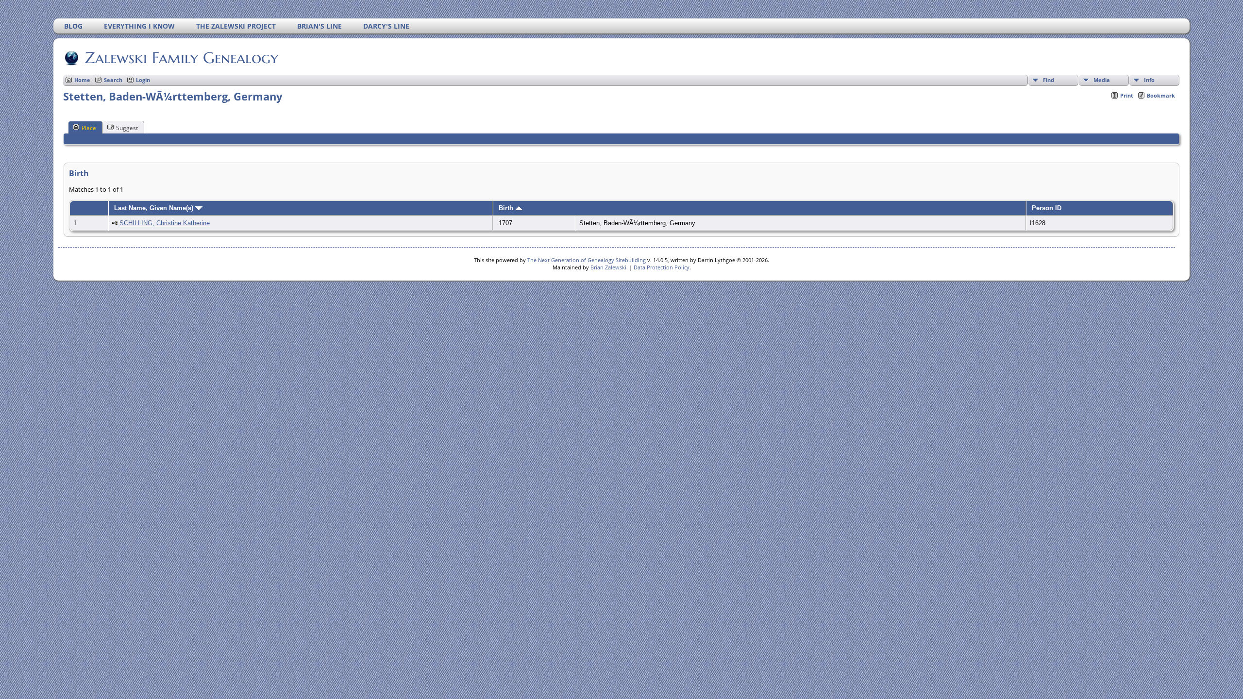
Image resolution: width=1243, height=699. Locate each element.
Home (82, 79)
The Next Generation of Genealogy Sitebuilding (586, 260)
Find (1048, 79)
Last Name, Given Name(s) (154, 208)
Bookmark (1161, 95)
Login (143, 79)
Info (1149, 79)
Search (113, 79)
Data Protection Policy (661, 267)
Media (1101, 79)
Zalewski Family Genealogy (181, 57)
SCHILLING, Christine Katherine (164, 223)
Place (89, 128)
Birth (507, 208)
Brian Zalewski (608, 267)
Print (1126, 95)
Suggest (127, 128)
